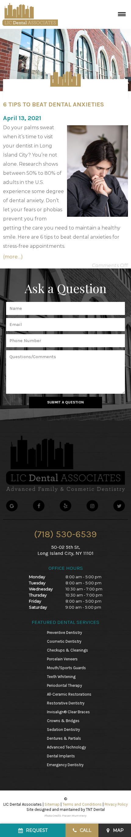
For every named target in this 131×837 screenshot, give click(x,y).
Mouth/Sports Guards (66, 668)
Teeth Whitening (61, 676)
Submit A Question (65, 402)
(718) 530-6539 (65, 534)
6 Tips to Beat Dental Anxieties (53, 104)
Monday (37, 576)
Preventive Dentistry (64, 632)
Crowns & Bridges (63, 720)
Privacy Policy (116, 804)
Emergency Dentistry (65, 765)
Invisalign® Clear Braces (68, 712)
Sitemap (52, 804)
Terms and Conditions (82, 804)
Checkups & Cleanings (67, 650)
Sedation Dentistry (63, 729)
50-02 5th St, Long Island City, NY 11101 (65, 550)
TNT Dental (95, 809)
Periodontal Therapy (64, 685)
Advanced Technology (66, 747)
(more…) (13, 257)
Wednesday (41, 588)
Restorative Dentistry (65, 703)
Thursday (38, 595)
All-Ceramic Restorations (69, 694)
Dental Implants (61, 756)
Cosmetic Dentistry (64, 641)
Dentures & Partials (64, 738)
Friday (35, 601)
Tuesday (37, 582)
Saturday (38, 607)
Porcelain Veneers (62, 659)
